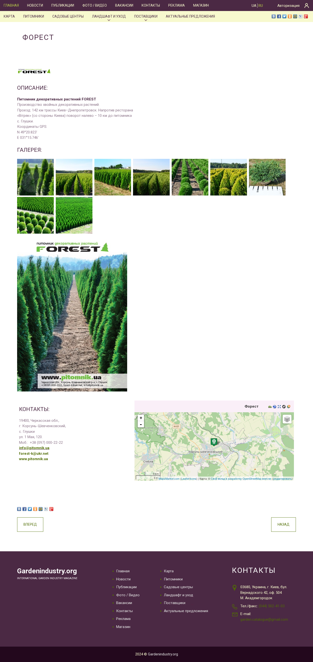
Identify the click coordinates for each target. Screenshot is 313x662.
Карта (9, 16)
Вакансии (124, 5)
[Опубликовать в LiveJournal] (300, 16)
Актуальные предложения (190, 16)
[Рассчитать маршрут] (270, 407)
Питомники (33, 16)
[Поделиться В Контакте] (274, 16)
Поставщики (145, 16)
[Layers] (287, 419)
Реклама (176, 5)
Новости (35, 5)
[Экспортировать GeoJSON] (284, 407)
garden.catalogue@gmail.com (264, 619)
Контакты (151, 5)
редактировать (282, 478)
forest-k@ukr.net (33, 453)
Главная (11, 5)
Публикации (62, 5)
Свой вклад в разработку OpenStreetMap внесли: (241, 478)
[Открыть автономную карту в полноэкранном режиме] (280, 407)
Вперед (30, 524)
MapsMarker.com (169, 478)
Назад (284, 524)
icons (193, 478)
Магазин (201, 5)
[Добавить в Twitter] (284, 16)
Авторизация (288, 5)
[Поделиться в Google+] (306, 16)
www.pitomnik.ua (33, 459)
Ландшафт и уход (109, 16)
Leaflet (185, 478)
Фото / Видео (94, 5)
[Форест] (214, 442)
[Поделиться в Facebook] (279, 16)
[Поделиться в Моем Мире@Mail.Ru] (295, 16)
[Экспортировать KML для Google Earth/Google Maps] (275, 407)
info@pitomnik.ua (34, 448)
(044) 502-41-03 (272, 606)
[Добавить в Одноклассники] (290, 16)
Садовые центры (68, 16)
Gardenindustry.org (47, 571)
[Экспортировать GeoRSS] (289, 407)
